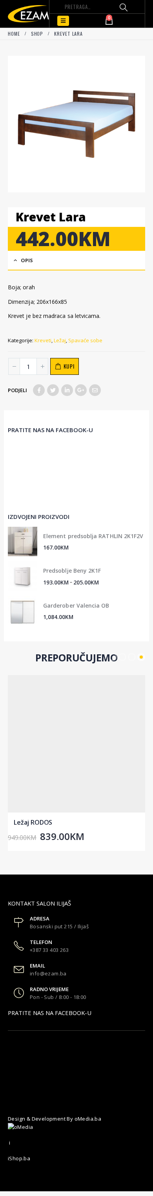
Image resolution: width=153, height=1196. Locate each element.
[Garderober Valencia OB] (22, 611)
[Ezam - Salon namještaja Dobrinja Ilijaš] (28, 13)
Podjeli (17, 390)
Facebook (39, 390)
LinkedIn (67, 390)
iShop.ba (19, 1158)
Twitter (53, 390)
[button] (113, 657)
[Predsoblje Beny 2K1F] (22, 576)
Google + (81, 390)
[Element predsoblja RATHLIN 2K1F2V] (22, 541)
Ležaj (60, 340)
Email (95, 390)
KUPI (69, 366)
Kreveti (43, 340)
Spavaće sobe (85, 340)
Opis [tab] (27, 260)
